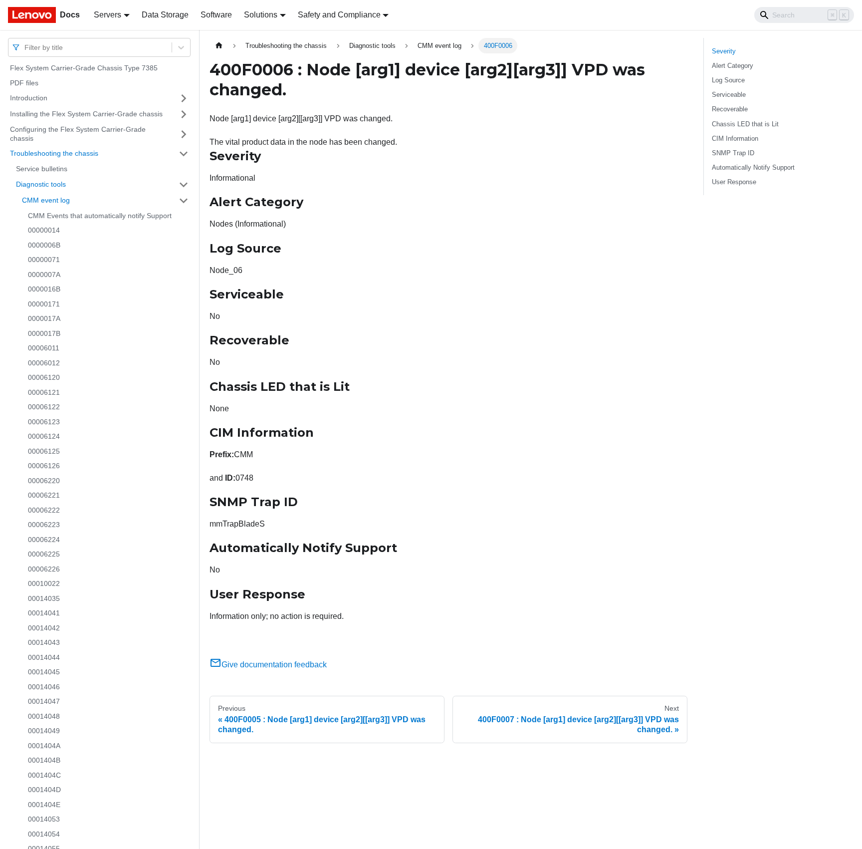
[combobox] (25, 47)
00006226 (44, 569)
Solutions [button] (260, 14)
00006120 (44, 377)
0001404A (44, 746)
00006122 (44, 407)
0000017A (44, 318)
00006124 (44, 436)
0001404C (44, 775)
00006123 (44, 422)
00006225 (44, 554)
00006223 (44, 525)
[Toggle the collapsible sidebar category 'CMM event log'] (184, 201)
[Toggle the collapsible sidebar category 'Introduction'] (184, 98)
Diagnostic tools (41, 184)
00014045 (44, 672)
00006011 (43, 348)
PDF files (24, 83)
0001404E (44, 805)
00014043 (44, 642)
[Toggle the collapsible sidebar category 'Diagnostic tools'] (184, 185)
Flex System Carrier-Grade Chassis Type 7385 (84, 68)
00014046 (44, 687)
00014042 (44, 628)
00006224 (44, 540)
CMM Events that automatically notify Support (100, 216)
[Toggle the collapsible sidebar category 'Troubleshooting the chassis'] (184, 154)
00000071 (44, 260)
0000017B (44, 333)
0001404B (44, 760)
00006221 (44, 495)
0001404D (44, 790)
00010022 (44, 583)
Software (216, 14)
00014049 (44, 731)
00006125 (44, 451)
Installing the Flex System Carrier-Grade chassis (86, 114)
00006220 (44, 481)
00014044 (44, 657)
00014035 (44, 598)
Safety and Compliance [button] (339, 14)
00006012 (44, 363)
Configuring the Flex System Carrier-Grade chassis (78, 133)
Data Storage (165, 14)
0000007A (44, 275)
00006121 (44, 392)
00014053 (44, 819)
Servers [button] (107, 14)
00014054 (44, 834)
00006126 (44, 466)
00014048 (44, 716)
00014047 (44, 701)
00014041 (44, 613)
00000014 (44, 230)
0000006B (44, 245)
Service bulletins (41, 169)
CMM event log (46, 200)
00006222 (44, 510)
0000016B (44, 289)
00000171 (44, 304)
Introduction (28, 98)
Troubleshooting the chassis (54, 153)
